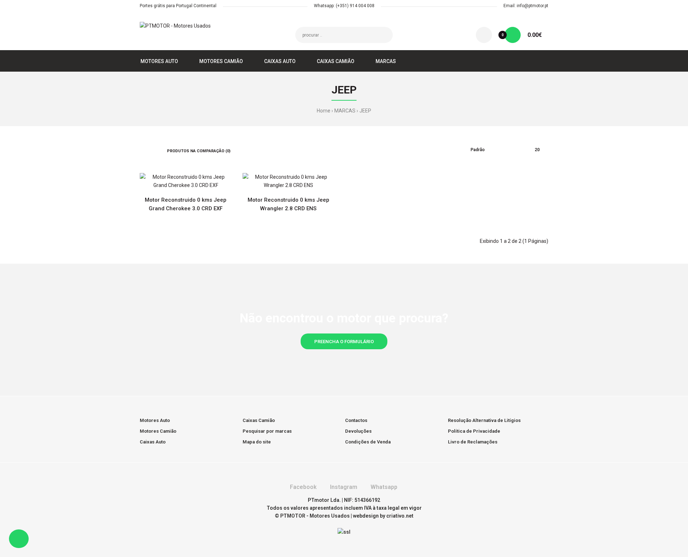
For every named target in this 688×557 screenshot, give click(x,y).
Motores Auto (155, 420)
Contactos (356, 420)
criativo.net (400, 516)
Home (323, 111)
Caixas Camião (259, 420)
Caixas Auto (153, 442)
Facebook (302, 487)
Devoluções (358, 431)
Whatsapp (383, 487)
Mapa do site (257, 442)
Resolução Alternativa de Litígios (484, 420)
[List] (152, 150)
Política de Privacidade (474, 431)
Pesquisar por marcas (267, 431)
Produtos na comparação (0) (198, 151)
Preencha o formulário (344, 341)
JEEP (365, 111)
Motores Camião (158, 431)
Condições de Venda (368, 442)
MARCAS (344, 111)
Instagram (343, 487)
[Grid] (142, 150)
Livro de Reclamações (472, 442)
